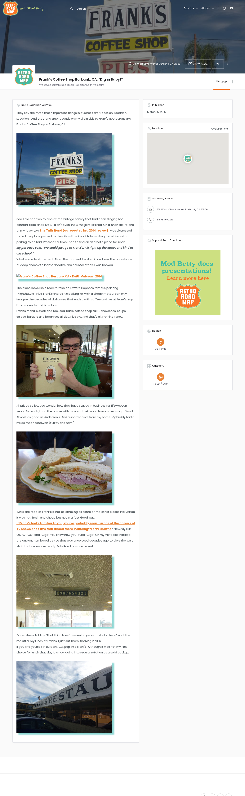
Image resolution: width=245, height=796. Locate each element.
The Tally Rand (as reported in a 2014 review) (74, 230)
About (206, 8)
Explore (189, 8)
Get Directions (220, 128)
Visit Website (200, 64)
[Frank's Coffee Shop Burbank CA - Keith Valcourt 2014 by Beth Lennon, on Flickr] (59, 276)
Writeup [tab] (221, 81)
